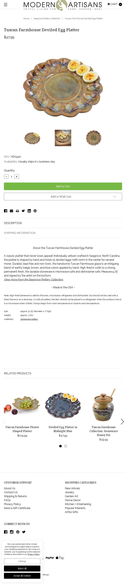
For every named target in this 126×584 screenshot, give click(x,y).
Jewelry (69, 492)
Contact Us (11, 492)
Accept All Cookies (22, 575)
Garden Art (71, 496)
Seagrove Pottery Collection (47, 18)
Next (122, 422)
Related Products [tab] (17, 373)
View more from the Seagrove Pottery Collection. (33, 279)
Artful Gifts (71, 512)
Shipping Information (19, 233)
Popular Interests (75, 508)
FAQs (7, 500)
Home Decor (73, 500)
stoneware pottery (29, 319)
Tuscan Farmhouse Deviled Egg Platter (84, 18)
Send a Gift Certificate (17, 508)
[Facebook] (5, 210)
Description (13, 223)
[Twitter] (23, 210)
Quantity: (9, 170)
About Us (9, 488)
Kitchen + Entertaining (78, 504)
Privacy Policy (12, 504)
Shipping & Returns (15, 496)
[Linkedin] (29, 210)
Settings (22, 561)
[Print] (17, 210)
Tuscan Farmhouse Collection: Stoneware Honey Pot (104, 431)
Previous (3, 422)
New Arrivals (72, 488)
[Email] (11, 210)
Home (26, 18)
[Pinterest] (35, 210)
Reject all (22, 568)
